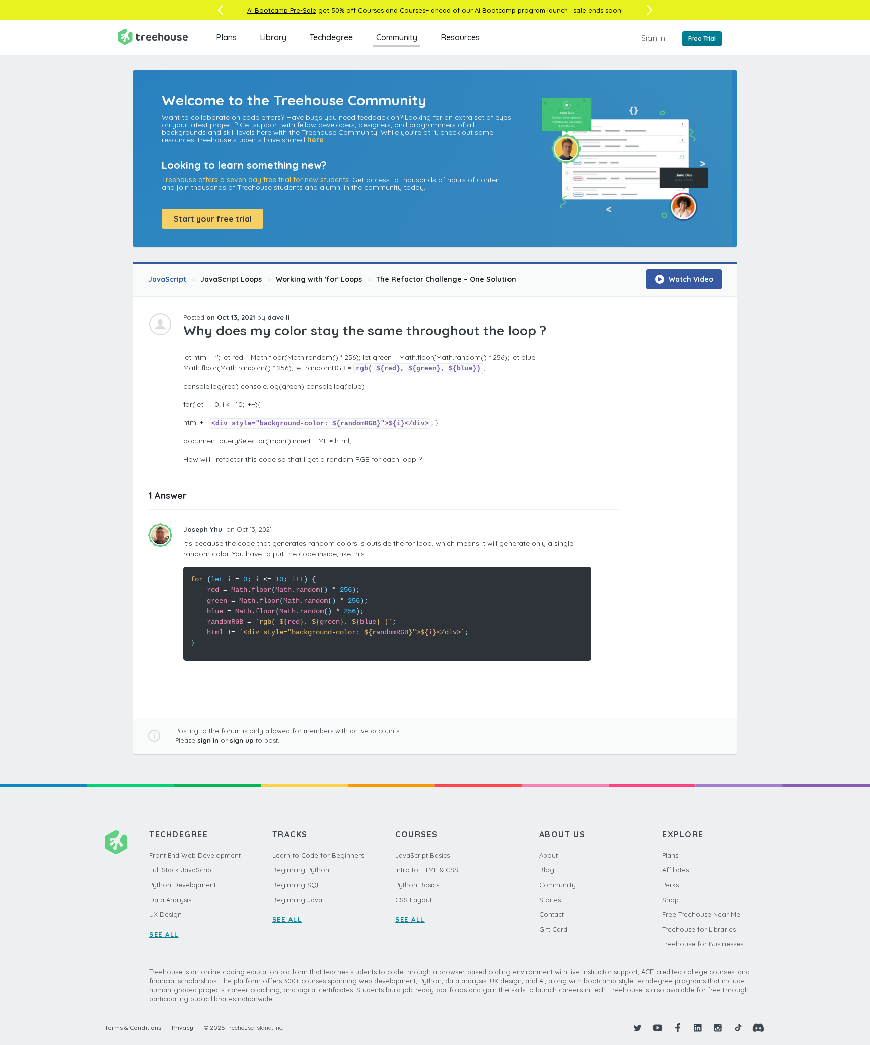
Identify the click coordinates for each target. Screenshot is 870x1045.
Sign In (653, 38)
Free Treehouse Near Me (701, 914)
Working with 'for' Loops (319, 279)
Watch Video (690, 279)
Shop (670, 899)
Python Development (182, 885)
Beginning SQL (296, 885)
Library (273, 37)
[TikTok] (738, 1028)
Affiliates (675, 870)
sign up (242, 740)
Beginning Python (300, 870)
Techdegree (331, 37)
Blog (546, 870)
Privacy (182, 1027)
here (315, 139)
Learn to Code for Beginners (318, 855)
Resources (460, 37)
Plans (226, 37)
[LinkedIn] (698, 1028)
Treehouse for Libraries (699, 929)
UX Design (165, 914)
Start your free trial (213, 219)
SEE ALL (164, 934)
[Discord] (758, 1028)
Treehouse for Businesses (702, 944)
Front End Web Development (195, 855)
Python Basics (417, 885)
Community (396, 37)
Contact (551, 914)
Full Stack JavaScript (181, 870)
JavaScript (167, 279)
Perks (670, 885)
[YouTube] (657, 1028)
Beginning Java (297, 899)
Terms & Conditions (133, 1027)
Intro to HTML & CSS (426, 870)
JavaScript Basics (422, 855)
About (548, 855)
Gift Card (553, 929)
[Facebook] (678, 1028)
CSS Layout (413, 899)
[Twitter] (637, 1028)
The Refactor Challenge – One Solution (446, 279)
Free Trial (702, 38)
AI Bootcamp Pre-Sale (281, 10)
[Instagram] (718, 1028)
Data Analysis (170, 899)
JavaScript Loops (231, 279)
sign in (208, 740)
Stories (550, 899)
